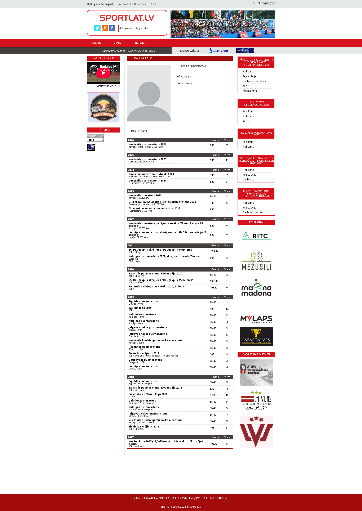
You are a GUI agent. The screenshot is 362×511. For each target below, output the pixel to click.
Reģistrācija (249, 76)
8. (227, 196)
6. (227, 225)
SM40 (213, 196)
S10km (214, 395)
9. (227, 354)
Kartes (246, 121)
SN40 (213, 302)
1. (227, 251)
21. (227, 427)
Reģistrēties (142, 28)
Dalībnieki (248, 179)
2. (227, 209)
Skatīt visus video (106, 86)
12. (227, 309)
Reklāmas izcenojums (186, 498)
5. (227, 203)
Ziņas (118, 43)
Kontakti (139, 43)
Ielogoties (126, 28)
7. (227, 145)
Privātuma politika (156, 498)
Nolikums (248, 71)
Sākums (97, 43)
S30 (212, 388)
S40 (212, 145)
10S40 (213, 287)
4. (227, 322)
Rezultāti (248, 111)
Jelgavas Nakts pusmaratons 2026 (129, 50)
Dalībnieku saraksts (254, 81)
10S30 (213, 444)
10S (212, 309)
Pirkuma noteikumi (215, 498)
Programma (250, 91)
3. (227, 181)
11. (227, 160)
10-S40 (214, 251)
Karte (246, 86)
